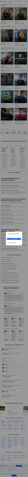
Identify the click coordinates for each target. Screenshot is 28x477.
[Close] (21, 232)
